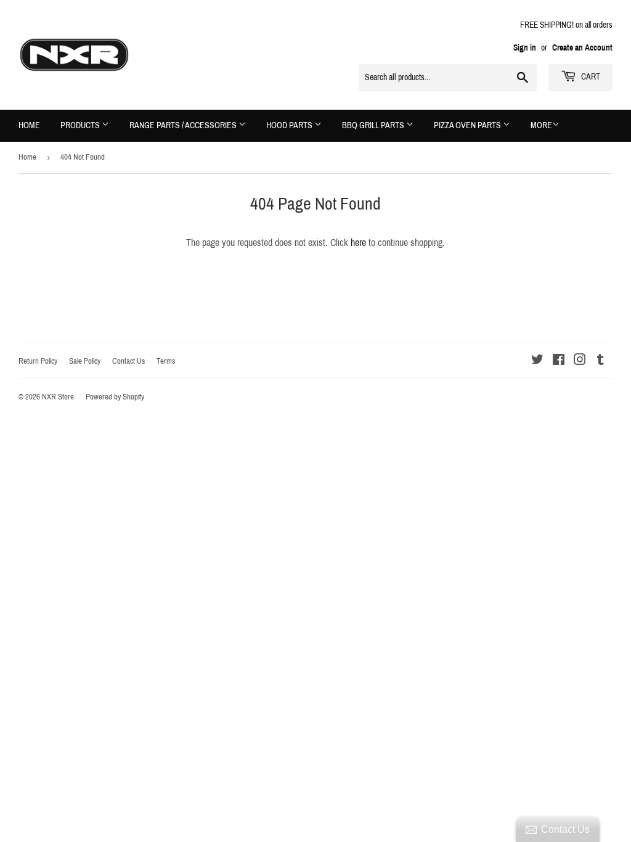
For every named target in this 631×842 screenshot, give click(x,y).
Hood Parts (290, 125)
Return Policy (37, 361)
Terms (166, 361)
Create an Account (582, 47)
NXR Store (58, 397)
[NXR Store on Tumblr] (600, 361)
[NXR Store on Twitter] (537, 361)
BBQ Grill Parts (374, 125)
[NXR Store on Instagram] (580, 361)
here (358, 242)
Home (29, 125)
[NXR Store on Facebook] (558, 361)
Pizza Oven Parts (468, 125)
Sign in (524, 47)
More (541, 125)
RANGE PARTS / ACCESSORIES (183, 125)
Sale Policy (84, 361)
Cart (589, 76)
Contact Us (128, 361)
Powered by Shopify (115, 397)
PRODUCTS (81, 125)
